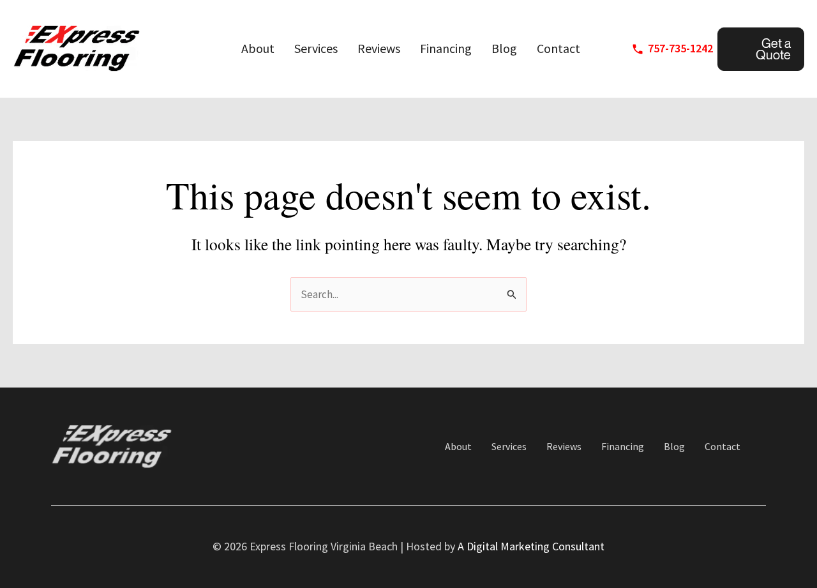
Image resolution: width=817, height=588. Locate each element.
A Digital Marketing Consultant (531, 546)
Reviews (378, 48)
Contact (558, 48)
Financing (446, 48)
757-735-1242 (680, 48)
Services (316, 48)
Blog (504, 48)
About (257, 48)
